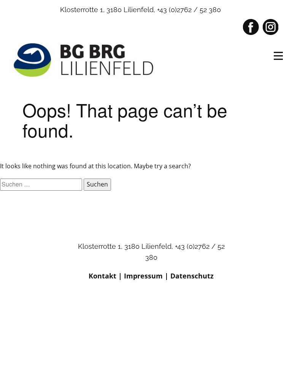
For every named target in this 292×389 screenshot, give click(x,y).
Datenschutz (192, 275)
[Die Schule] (85, 59)
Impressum (143, 275)
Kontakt (102, 275)
